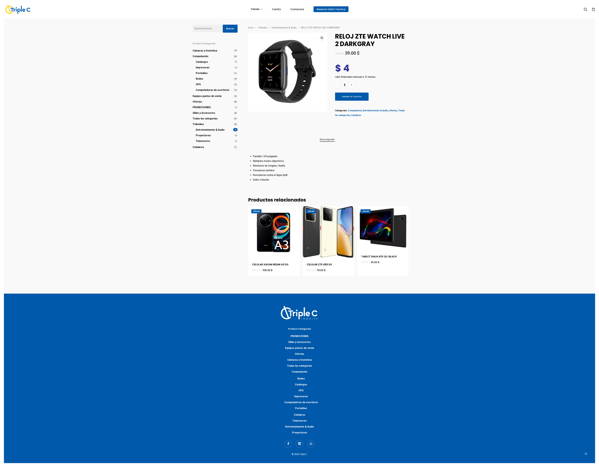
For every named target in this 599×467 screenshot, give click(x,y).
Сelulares (198, 147)
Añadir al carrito (352, 96)
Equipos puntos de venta (207, 96)
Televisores (203, 141)
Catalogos (202, 61)
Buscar (230, 28)
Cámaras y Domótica (205, 50)
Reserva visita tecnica (331, 9)
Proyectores (203, 135)
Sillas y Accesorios (204, 112)
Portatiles (202, 73)
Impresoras (202, 67)
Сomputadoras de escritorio (212, 89)
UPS (198, 84)
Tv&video (198, 124)
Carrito (276, 9)
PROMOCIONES (202, 107)
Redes (199, 78)
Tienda (255, 9)
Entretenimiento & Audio (210, 129)
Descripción (327, 139)
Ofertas (197, 101)
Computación (200, 56)
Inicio (251, 27)
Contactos (297, 9)
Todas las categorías (205, 118)
